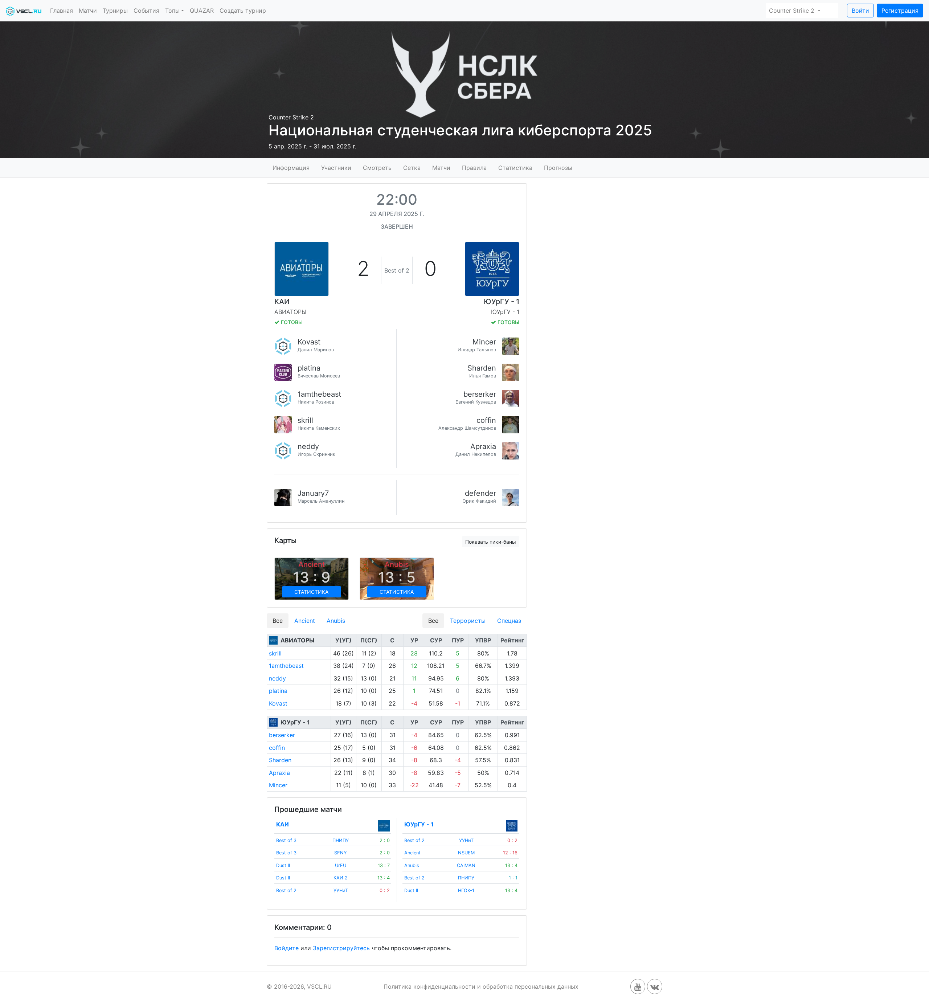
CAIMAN (466, 865)
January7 (313, 493)
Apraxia (483, 446)
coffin (486, 420)
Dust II (283, 865)
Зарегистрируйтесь (341, 948)
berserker (479, 394)
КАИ (282, 301)
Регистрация (899, 10)
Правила (474, 167)
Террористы (468, 620)
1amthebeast (319, 394)
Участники (336, 167)
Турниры (115, 10)
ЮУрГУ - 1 (501, 301)
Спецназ (509, 620)
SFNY (340, 852)
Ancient (304, 620)
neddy (308, 446)
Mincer (484, 342)
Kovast (309, 342)
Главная (61, 10)
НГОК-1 (466, 890)
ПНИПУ (340, 840)
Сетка (412, 167)
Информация (291, 167)
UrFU (340, 865)
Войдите (286, 948)
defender (480, 493)
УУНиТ (340, 890)
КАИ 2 (340, 878)
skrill (305, 420)
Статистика (515, 167)
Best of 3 (286, 840)
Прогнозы (558, 167)
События (146, 10)
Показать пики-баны (490, 542)
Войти (860, 10)
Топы (172, 10)
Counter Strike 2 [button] (792, 10)
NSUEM (466, 852)
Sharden (481, 368)
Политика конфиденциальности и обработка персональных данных (481, 986)
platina (309, 368)
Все (278, 620)
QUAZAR (202, 10)
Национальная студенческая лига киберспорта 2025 (460, 130)
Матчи (88, 10)
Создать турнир (243, 10)
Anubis (336, 620)
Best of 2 (286, 890)
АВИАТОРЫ (297, 640)
